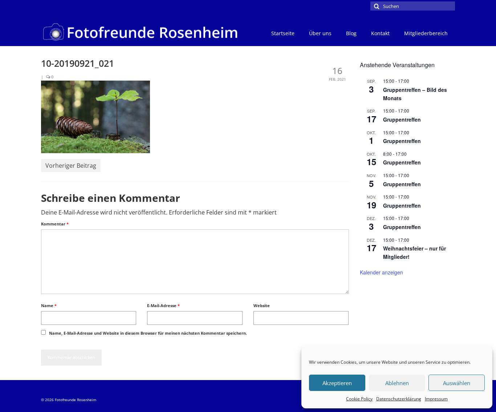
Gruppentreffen (402, 119)
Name (49, 305)
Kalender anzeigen (381, 272)
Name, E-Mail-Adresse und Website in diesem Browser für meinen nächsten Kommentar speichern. (148, 333)
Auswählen (456, 383)
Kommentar (55, 224)
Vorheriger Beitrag (70, 166)
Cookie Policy (359, 399)
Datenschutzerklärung (398, 399)
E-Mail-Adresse (163, 305)
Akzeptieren (337, 383)
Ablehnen (397, 383)
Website (261, 305)
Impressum (436, 399)
